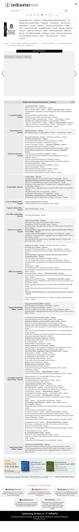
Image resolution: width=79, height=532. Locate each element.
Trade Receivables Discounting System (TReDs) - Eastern (42, 380)
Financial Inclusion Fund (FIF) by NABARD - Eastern (41, 154)
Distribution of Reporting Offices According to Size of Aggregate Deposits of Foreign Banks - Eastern (48, 185)
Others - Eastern (30, 401)
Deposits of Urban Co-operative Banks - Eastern (40, 125)
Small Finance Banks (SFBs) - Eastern (16, 448)
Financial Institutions (48, 43)
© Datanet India (39, 519)
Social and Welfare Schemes (28, 36)
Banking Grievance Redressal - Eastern (37, 362)
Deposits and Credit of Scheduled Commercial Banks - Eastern (44, 323)
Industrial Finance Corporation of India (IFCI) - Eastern (41, 143)
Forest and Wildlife (30, 28)
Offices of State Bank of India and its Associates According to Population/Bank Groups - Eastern (48, 298)
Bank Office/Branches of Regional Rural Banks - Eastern (42, 306)
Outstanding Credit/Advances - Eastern (49, 401)
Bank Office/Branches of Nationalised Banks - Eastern (42, 258)
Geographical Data (45, 28)
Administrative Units (25, 20)
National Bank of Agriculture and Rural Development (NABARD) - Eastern (47, 148)
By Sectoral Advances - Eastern (34, 412)
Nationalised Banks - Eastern (33, 273)
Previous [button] (2, 73)
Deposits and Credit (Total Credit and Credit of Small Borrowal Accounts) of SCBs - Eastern (48, 437)
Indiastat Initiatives (39, 486)
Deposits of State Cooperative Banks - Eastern (39, 119)
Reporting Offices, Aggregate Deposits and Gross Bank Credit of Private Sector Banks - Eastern (49, 227)
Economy (33, 25)
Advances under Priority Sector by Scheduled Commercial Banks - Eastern (47, 414)
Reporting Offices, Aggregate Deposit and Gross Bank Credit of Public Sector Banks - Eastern (48, 270)
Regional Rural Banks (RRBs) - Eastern (16, 308)
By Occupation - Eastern (60, 402)
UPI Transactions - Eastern (54, 386)
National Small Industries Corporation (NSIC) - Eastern (41, 169)
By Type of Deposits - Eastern (34, 342)
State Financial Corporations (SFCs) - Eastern (38, 171)
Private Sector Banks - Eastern (15, 231)
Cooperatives (54, 23)
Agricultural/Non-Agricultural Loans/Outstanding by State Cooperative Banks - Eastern (49, 112)
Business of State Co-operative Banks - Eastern (39, 115)
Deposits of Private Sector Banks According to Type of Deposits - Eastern (48, 233)
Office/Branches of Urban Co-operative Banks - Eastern (41, 126)
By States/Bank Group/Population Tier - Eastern (39, 357)
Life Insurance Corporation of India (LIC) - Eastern (40, 146)
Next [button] (75, 73)
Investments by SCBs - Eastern (58, 393)
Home (6, 43)
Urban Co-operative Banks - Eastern (36, 123)
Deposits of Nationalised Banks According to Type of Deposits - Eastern (47, 260)
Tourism (62, 36)
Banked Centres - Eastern (32, 353)
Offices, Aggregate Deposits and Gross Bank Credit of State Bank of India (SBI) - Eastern (49, 285)
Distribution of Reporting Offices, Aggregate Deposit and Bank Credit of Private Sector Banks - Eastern (49, 236)
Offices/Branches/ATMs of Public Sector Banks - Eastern (42, 268)
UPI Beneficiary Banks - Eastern (34, 386)
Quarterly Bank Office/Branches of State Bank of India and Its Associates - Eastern (47, 289)
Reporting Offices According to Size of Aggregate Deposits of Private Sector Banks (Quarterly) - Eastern (48, 240)
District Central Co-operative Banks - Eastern (38, 108)
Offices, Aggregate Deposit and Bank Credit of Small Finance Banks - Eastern (48, 448)
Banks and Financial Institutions (54, 20)
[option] (39, 73)
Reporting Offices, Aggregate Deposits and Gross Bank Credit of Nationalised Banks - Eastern (46, 256)
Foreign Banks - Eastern (15, 187)
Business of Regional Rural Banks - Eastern (38, 307)
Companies (45, 23)
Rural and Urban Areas (64, 33)
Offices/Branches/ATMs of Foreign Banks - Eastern (40, 192)
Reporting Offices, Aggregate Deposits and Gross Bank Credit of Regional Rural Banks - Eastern (49, 312)
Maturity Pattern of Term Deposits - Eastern (38, 344)
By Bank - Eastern (48, 353)
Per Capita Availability (33, 33)
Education (41, 25)
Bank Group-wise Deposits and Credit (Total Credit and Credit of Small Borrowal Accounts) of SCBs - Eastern (46, 425)
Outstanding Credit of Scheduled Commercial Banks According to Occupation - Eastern (48, 407)
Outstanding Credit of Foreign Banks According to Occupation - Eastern (46, 197)
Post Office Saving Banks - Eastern (14, 215)
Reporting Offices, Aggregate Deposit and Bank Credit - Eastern (44, 349)
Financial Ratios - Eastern (32, 391)
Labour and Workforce (34, 31)
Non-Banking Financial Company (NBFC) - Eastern (40, 133)
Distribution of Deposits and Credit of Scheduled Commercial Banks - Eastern (48, 334)
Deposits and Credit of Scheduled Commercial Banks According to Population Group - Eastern (48, 331)
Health (55, 28)
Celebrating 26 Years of (33, 513)
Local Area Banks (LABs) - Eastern (14, 203)
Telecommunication (52, 36)
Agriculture (37, 20)
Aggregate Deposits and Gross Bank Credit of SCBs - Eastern (43, 319)
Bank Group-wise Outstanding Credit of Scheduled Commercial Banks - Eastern (49, 428)
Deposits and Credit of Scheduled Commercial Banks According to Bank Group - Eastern (49, 328)
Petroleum (45, 33)
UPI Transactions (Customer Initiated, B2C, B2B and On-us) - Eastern (45, 389)
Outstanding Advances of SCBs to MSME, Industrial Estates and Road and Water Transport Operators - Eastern (49, 416)
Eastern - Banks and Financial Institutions (24, 43)
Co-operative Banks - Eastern (16, 116)
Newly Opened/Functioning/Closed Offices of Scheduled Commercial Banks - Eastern (48, 398)
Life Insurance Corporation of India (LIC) (20, 45)
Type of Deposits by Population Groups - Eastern (40, 360)
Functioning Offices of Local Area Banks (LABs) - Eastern (42, 204)
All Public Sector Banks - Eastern (56, 245)
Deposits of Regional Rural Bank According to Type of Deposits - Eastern (47, 309)
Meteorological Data (56, 31)
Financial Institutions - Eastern (15, 155)
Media (45, 31)
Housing (62, 28)
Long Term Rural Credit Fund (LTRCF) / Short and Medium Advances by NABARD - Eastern (46, 157)
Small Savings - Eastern (64, 133)
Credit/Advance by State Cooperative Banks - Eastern (41, 117)
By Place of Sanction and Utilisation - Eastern (38, 410)
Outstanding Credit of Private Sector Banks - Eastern (40, 224)
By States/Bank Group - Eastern (34, 422)
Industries (69, 28)
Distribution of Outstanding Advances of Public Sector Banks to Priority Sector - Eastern (49, 252)
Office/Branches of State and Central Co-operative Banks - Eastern (45, 121)
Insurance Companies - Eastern (34, 144)
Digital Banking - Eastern (32, 372)
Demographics (24, 25)
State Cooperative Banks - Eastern (35, 110)
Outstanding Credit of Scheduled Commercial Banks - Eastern (43, 440)
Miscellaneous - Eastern (62, 119)
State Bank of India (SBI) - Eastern (35, 279)
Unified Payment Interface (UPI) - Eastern (37, 382)
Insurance (22, 31)
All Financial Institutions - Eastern (57, 137)
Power (53, 33)
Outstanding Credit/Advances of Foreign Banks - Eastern (42, 194)
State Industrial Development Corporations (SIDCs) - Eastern (43, 172)
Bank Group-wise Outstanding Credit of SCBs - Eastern (41, 435)
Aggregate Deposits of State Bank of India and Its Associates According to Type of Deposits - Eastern (49, 282)
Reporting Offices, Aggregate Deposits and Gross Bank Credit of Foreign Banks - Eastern (49, 189)
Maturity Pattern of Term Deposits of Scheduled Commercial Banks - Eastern (48, 347)
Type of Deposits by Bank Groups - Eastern (38, 358)
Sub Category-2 (39, 51)
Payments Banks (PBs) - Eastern (15, 209)
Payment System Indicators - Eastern (36, 378)
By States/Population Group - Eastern (36, 431)
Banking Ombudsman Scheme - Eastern (37, 366)
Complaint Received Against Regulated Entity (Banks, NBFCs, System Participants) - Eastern (46, 369)
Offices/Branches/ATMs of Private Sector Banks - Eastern (42, 222)
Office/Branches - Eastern (32, 395)
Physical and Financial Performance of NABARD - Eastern (42, 159)
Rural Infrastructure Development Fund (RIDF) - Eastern (41, 165)
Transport (22, 38)
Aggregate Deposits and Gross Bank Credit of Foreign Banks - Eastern (46, 179)
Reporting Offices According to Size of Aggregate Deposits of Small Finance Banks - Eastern (48, 451)
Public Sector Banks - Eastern (15, 272)
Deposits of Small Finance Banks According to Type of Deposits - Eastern (47, 446)
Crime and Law (65, 23)
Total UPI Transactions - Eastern (54, 388)
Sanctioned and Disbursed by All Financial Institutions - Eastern (44, 141)
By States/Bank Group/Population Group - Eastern (40, 355)
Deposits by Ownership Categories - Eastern (38, 336)
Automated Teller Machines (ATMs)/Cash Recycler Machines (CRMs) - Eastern (48, 373)
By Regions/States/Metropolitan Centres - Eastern (40, 340)
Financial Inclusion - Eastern (16, 132)
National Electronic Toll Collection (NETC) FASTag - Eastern (43, 376)
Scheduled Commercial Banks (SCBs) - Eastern (15, 379)
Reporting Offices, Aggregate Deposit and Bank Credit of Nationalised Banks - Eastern (48, 263)
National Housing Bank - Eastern (35, 167)
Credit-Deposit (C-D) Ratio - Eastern (36, 393)
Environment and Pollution (54, 25)
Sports (42, 36)
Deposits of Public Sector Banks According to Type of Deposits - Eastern (47, 249)
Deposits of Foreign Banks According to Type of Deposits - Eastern (45, 182)
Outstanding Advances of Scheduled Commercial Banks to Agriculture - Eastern (49, 419)
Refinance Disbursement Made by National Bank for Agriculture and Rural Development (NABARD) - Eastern (47, 162)
